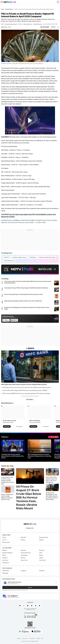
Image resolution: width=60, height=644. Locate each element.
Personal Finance (37, 24)
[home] (10, 1)
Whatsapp (5, 573)
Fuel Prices (42, 560)
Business (10, 220)
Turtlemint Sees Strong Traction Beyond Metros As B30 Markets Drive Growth (12, 456)
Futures (23, 540)
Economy (41, 550)
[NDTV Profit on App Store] (36, 631)
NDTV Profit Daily (34, 420)
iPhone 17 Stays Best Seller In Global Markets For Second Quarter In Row (7, 497)
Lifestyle (4, 557)
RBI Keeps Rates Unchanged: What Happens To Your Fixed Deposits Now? (32, 137)
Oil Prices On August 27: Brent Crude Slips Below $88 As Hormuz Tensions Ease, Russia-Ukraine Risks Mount (28, 497)
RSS (42, 638)
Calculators (5, 562)
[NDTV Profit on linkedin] (31, 605)
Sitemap (38, 638)
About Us (19, 638)
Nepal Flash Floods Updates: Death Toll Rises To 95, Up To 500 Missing (51, 479)
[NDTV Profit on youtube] (35, 605)
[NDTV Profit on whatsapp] (39, 605)
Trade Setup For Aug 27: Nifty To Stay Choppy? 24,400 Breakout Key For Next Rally (7, 480)
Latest (27, 222)
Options (41, 540)
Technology (24, 555)
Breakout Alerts (43, 537)
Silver (16, 222)
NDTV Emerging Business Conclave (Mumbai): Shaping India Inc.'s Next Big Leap (39, 456)
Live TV (4, 540)
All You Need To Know (9, 420)
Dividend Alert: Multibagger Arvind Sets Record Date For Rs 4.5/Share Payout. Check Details (52, 496)
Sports (41, 555)
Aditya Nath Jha (28, 24)
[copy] (58, 27)
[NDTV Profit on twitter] (23, 605)
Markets (4, 550)
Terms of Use (25, 638)
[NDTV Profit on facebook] (20, 605)
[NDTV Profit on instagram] (27, 605)
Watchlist (23, 537)
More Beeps (29, 399)
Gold (9, 222)
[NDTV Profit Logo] (30, 523)
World (4, 555)
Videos (41, 557)
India (40, 552)
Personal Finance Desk (11, 24)
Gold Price (5, 560)
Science (23, 557)
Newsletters (5, 570)
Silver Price (24, 560)
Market (27, 220)
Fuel (6, 222)
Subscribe (7, 426)
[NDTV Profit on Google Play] (24, 631)
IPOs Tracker (6, 542)
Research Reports (7, 552)
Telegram (23, 570)
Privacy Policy (32, 638)
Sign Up (30, 587)
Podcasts (42, 570)
